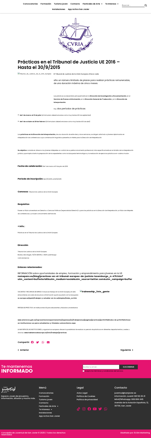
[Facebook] (89, 409)
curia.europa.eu (23, 258)
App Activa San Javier (78, 9)
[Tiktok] (78, 409)
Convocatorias (30, 3)
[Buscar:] (133, 5)
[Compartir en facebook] (32, 342)
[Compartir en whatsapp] (43, 342)
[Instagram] (84, 409)
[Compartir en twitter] (37, 342)
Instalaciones (58, 9)
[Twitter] (100, 409)
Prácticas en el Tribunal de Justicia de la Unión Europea (38, 233)
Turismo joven (61, 3)
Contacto (75, 3)
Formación (46, 3)
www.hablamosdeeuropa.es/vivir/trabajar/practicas (45, 333)
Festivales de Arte (91, 3)
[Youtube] (94, 409)
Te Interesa (110, 3)
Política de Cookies (86, 396)
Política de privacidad (87, 399)
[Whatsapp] (105, 409)
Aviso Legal (82, 393)
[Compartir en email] (48, 342)
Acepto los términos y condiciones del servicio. (104, 371)
